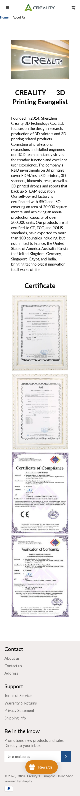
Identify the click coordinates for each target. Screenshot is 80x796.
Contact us (13, 665)
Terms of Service (18, 695)
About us (19, 17)
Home (4, 17)
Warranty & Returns (20, 703)
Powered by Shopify (18, 781)
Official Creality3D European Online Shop (45, 776)
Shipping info (15, 718)
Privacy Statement (19, 710)
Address (11, 673)
